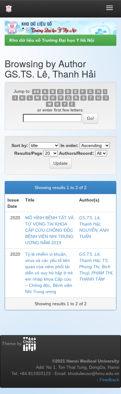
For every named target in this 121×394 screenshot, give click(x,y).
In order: (69, 145)
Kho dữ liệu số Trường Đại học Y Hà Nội (51, 40)
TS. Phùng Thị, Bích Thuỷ (94, 266)
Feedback (109, 379)
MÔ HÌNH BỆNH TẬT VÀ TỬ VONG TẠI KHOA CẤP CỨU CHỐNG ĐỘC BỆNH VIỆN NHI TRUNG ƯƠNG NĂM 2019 (49, 230)
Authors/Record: (76, 153)
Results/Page (28, 153)
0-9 (36, 91)
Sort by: (19, 145)
